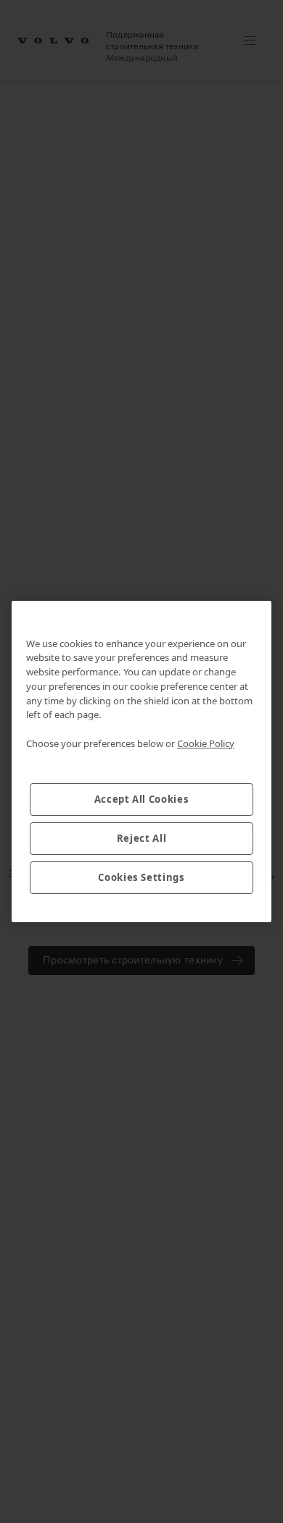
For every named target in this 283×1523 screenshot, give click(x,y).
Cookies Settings (141, 877)
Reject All (142, 838)
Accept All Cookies (141, 799)
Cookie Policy (205, 743)
